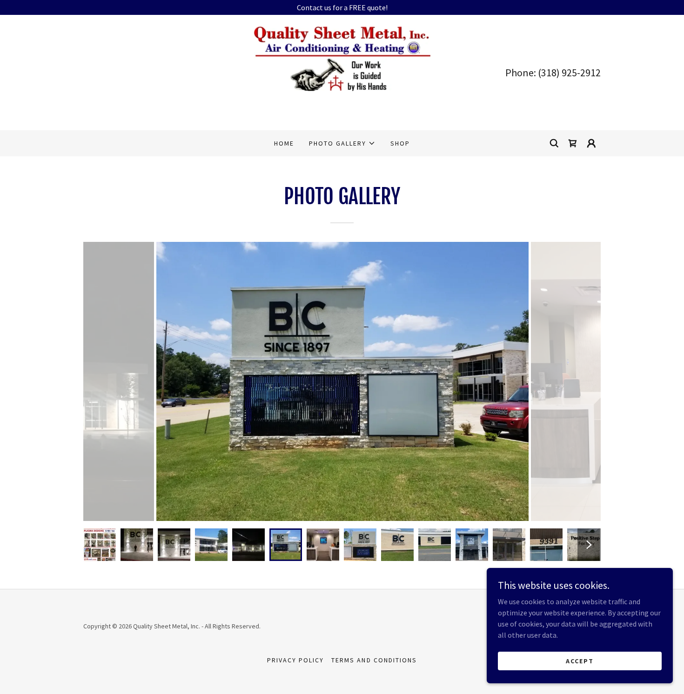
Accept (580, 660)
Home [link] (284, 143)
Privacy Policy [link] (295, 660)
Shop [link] (400, 143)
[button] (342, 143)
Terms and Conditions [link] (373, 660)
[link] (341, 71)
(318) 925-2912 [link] (569, 72)
